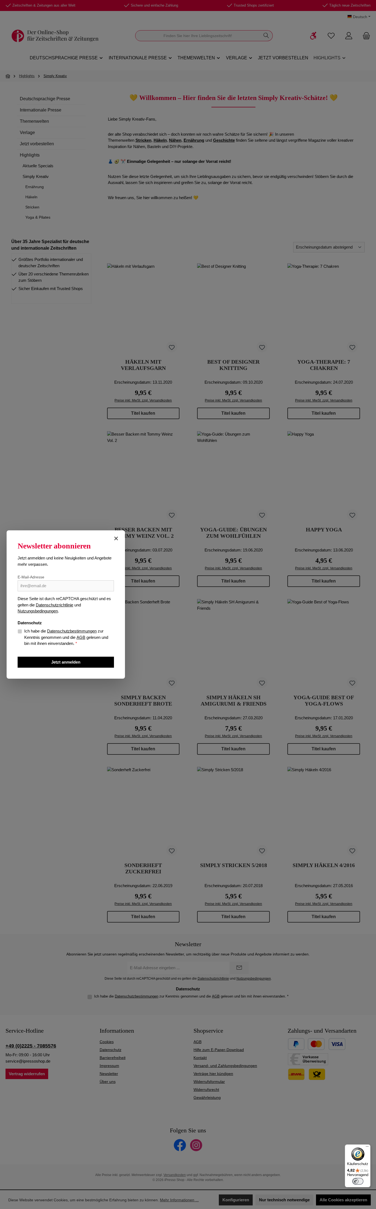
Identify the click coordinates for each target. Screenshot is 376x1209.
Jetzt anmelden (65, 662)
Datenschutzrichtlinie (54, 605)
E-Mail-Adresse (31, 577)
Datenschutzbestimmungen (72, 631)
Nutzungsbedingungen (38, 611)
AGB (81, 637)
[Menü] (367, 1147)
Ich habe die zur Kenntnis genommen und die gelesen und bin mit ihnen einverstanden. (66, 637)
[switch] (357, 1181)
